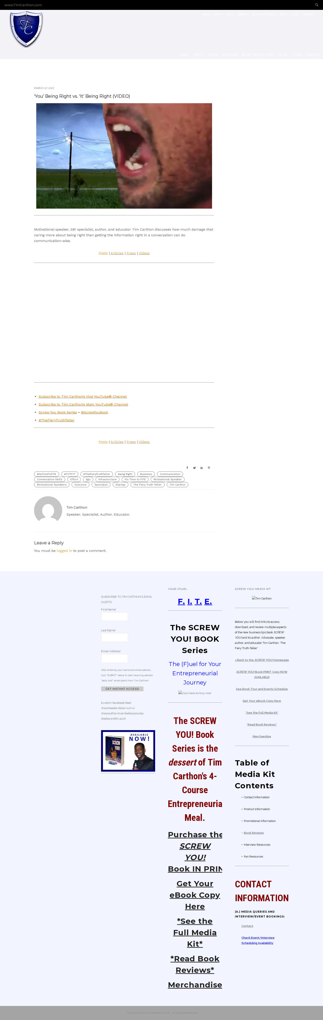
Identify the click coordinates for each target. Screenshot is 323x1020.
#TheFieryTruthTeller (56, 420)
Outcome (80, 484)
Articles (117, 253)
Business (146, 474)
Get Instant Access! (122, 688)
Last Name (108, 630)
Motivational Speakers (52, 484)
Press (283, 14)
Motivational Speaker (168, 479)
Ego (88, 479)
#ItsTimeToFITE (46, 474)
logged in (64, 551)
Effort (74, 479)
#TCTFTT (69, 474)
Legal (295, 14)
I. (189, 601)
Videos (144, 253)
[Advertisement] (260, 142)
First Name (108, 609)
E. (208, 601)
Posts (230, 14)
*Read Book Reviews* (262, 724)
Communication (170, 474)
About (218, 14)
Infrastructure (107, 479)
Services (243, 14)
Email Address (111, 651)
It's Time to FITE (135, 479)
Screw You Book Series (58, 412)
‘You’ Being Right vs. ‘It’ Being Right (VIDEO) (82, 96)
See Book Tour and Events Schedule (262, 689)
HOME (206, 14)
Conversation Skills (49, 479)
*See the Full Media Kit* (195, 932)
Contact (308, 14)
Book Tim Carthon (264, 14)
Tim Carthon (177, 484)
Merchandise (195, 984)
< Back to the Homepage (262, 660)
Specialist (101, 484)
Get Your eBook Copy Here (195, 895)
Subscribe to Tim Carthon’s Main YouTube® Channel (83, 404)
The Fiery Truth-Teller (147, 484)
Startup (120, 484)
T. (198, 601)
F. (181, 601)
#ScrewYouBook (94, 412)
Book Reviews (254, 832)
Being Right (125, 474)
